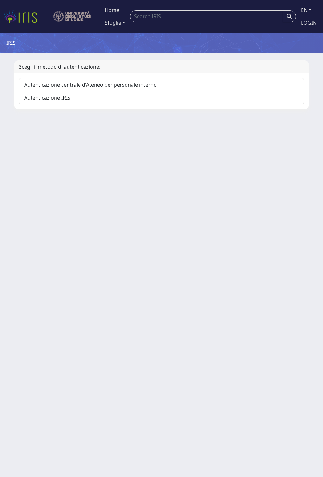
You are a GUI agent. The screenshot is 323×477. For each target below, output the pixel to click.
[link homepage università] (72, 16)
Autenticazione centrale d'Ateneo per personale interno (90, 84)
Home (112, 10)
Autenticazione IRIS (47, 97)
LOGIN (309, 22)
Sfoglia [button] (113, 22)
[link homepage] (23, 16)
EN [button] (304, 10)
